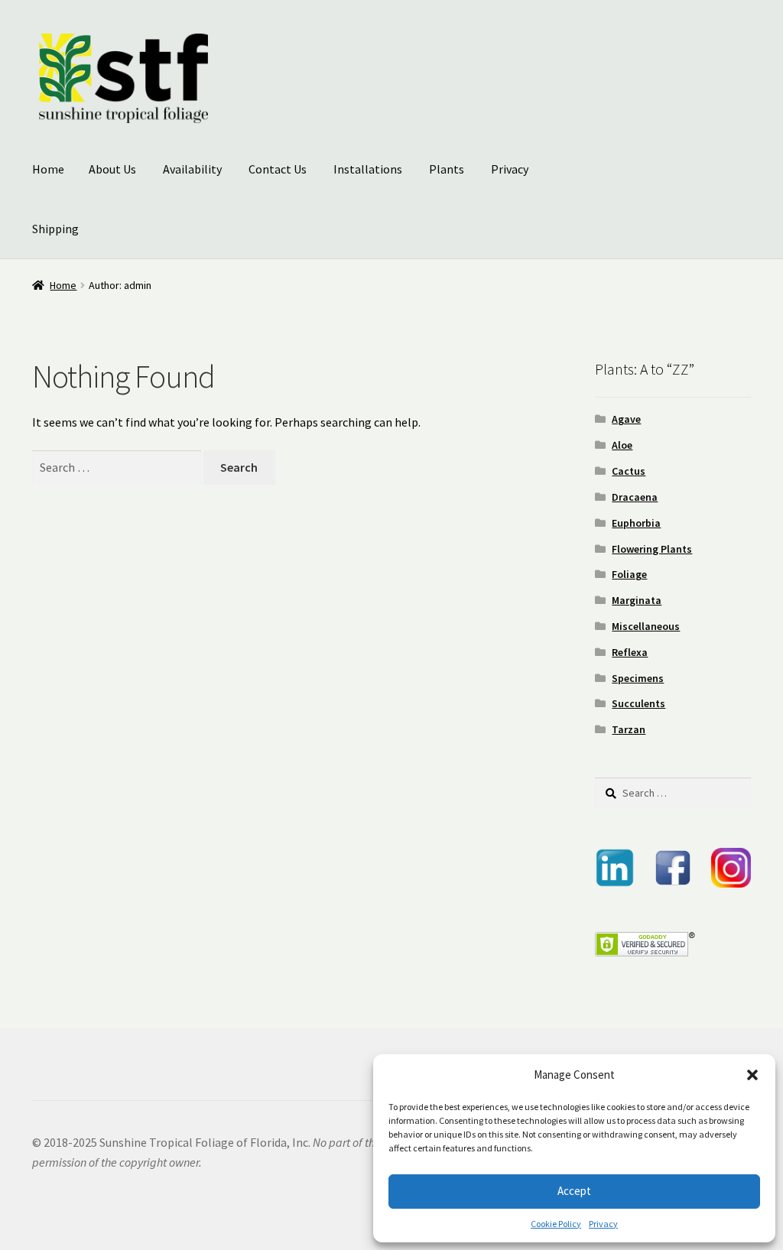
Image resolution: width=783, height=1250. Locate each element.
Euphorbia (636, 523)
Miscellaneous (646, 626)
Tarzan (628, 729)
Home (48, 169)
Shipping (55, 228)
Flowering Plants (652, 549)
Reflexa (630, 652)
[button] (752, 1075)
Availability (192, 169)
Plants (446, 169)
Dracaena (635, 497)
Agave (626, 419)
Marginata (636, 600)
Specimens (638, 678)
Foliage (629, 574)
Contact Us (278, 169)
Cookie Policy (556, 1223)
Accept (574, 1190)
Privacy (603, 1223)
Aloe (622, 445)
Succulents (638, 703)
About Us (112, 169)
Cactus (628, 471)
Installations (367, 169)
